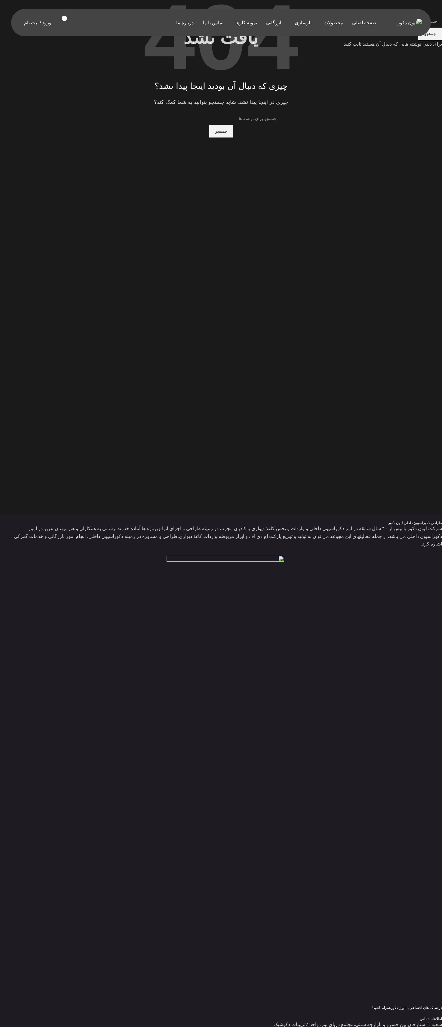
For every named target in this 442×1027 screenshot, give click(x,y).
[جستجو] (84, 23)
